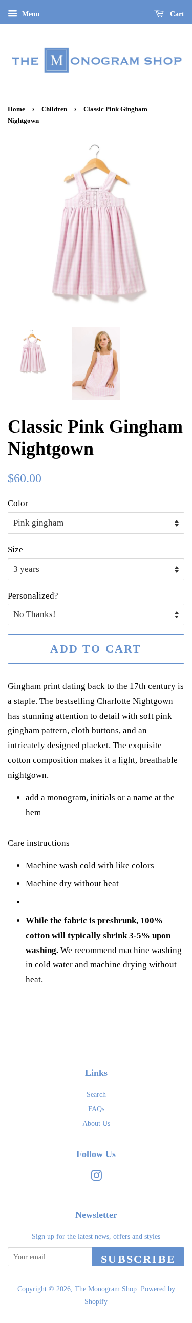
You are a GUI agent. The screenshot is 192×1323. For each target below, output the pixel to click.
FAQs (96, 1109)
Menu (30, 14)
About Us (96, 1123)
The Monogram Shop (106, 1288)
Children (54, 109)
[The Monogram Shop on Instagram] (96, 1177)
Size (15, 549)
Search (96, 1094)
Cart (176, 14)
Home (16, 109)
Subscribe (138, 1259)
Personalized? (33, 596)
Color (18, 503)
